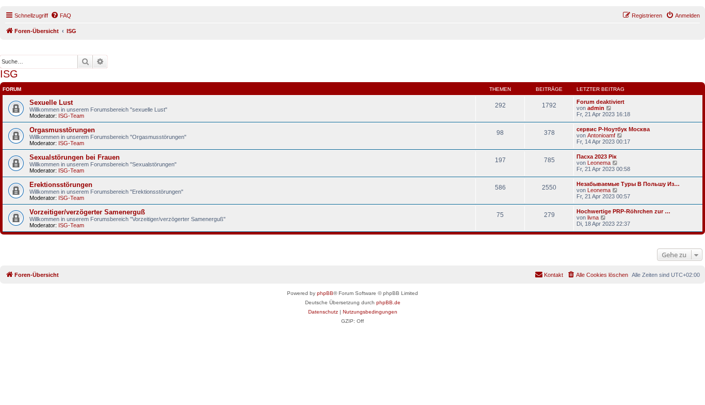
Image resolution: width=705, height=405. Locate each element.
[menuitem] (61, 15)
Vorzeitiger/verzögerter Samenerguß (87, 212)
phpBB (325, 293)
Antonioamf (601, 135)
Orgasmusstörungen (62, 130)
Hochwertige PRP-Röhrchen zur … (623, 211)
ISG (9, 74)
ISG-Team (71, 116)
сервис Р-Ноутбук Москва (613, 129)
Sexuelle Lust (51, 102)
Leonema (599, 163)
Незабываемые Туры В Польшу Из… (628, 184)
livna (593, 217)
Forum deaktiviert (600, 102)
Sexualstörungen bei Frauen (74, 157)
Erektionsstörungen (60, 185)
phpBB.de (388, 302)
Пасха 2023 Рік (596, 156)
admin (595, 108)
